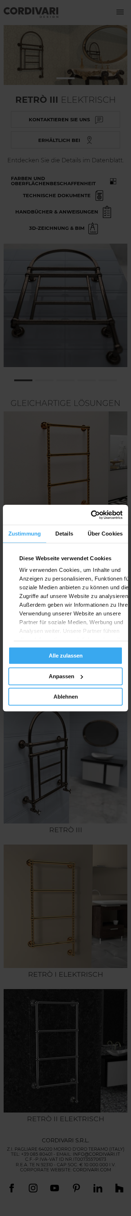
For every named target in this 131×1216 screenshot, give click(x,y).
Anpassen (61, 676)
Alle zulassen (66, 655)
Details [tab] (64, 533)
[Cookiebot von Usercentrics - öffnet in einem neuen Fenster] (92, 515)
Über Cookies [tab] (105, 533)
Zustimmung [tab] (24, 533)
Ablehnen (65, 697)
